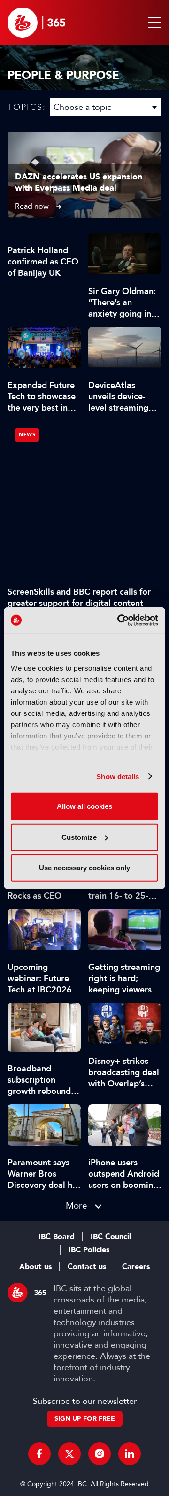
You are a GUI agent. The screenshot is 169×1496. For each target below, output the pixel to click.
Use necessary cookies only (84, 868)
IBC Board (56, 1237)
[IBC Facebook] (39, 1453)
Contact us (87, 1267)
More (76, 1205)
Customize (79, 837)
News (27, 434)
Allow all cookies (84, 806)
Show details (117, 776)
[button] (153, 22)
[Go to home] (36, 23)
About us (35, 1267)
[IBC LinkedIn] (129, 1453)
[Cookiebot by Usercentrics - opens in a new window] (119, 620)
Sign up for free (84, 1418)
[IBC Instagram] (99, 1453)
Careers (136, 1267)
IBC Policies (89, 1250)
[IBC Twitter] (69, 1453)
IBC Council (111, 1237)
